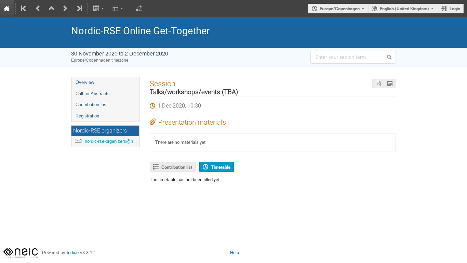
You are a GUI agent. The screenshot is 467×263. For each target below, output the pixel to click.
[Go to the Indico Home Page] (7, 8)
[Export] (99, 8)
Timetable (220, 167)
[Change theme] (118, 8)
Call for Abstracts (93, 93)
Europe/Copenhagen (340, 8)
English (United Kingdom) (404, 8)
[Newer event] (65, 8)
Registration (87, 115)
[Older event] (38, 8)
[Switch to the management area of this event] (139, 8)
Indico (73, 252)
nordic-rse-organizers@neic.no (115, 141)
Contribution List (92, 104)
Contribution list (176, 167)
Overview (85, 82)
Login (455, 8)
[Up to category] (51, 8)
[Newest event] (78, 8)
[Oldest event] (24, 8)
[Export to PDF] (378, 84)
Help (234, 252)
